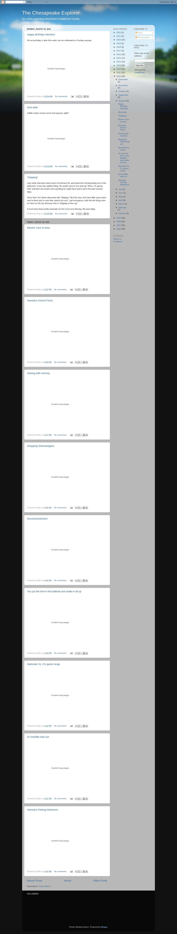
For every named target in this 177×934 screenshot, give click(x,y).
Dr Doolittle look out (38, 737)
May (121, 197)
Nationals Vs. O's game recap (43, 664)
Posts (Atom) (44, 886)
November (123, 85)
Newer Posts (34, 880)
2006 (118, 229)
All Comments (143, 37)
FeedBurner (139, 72)
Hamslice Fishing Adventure (42, 809)
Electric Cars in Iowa (38, 227)
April (121, 200)
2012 (118, 69)
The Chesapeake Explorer (51, 13)
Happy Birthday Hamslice (41, 34)
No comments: (61, 96)
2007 (118, 225)
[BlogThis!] (79, 96)
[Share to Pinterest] (87, 96)
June (121, 193)
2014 (118, 62)
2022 (118, 33)
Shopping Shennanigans (40, 446)
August (122, 101)
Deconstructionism (37, 518)
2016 (118, 54)
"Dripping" (32, 177)
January (122, 213)
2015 (118, 58)
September (123, 95)
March (122, 204)
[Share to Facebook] (85, 96)
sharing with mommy (38, 373)
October (122, 91)
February (123, 208)
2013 (118, 65)
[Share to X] (82, 96)
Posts (139, 33)
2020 (118, 40)
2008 (118, 222)
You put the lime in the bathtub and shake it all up (54, 591)
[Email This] (77, 96)
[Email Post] (72, 96)
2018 (118, 47)
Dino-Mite (32, 107)
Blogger (104, 927)
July (121, 189)
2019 (118, 43)
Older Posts (100, 880)
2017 (118, 51)
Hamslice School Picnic (40, 300)
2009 (118, 218)
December (123, 79)
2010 (118, 76)
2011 (118, 73)
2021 (118, 36)
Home (67, 880)
